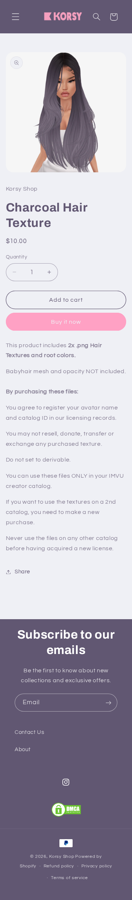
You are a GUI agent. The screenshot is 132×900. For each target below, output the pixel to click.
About (22, 749)
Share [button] (22, 571)
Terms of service (69, 878)
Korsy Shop (61, 857)
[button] (15, 16)
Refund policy (59, 866)
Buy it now (66, 322)
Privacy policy (96, 866)
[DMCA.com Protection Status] (66, 809)
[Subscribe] (108, 703)
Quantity (16, 257)
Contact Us (29, 732)
